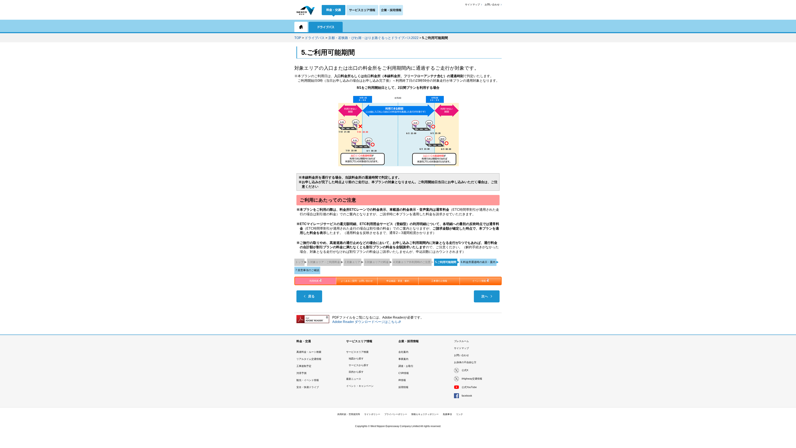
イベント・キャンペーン (360, 386)
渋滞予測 (301, 373)
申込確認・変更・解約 (397, 281)
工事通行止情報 (439, 281)
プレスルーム (461, 341)
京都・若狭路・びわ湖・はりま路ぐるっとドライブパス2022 (373, 38)
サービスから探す (359, 365)
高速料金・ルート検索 (308, 352)
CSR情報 (403, 373)
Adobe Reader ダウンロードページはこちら (365, 322)
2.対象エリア (352, 262)
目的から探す (356, 371)
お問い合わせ (492, 4)
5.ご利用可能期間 (445, 262)
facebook (467, 395)
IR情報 (402, 380)
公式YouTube (469, 387)
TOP (297, 38)
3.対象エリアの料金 (377, 262)
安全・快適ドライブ (307, 387)
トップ (299, 262)
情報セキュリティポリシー (425, 414)
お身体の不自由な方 (465, 362)
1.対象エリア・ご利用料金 (324, 262)
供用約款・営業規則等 (348, 414)
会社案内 (403, 352)
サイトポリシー (372, 414)
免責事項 (447, 414)
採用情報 (403, 387)
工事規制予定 (303, 366)
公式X (465, 370)
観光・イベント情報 (307, 380)
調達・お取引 (405, 366)
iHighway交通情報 (472, 378)
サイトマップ (472, 4)
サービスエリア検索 (357, 352)
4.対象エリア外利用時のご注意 (412, 262)
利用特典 (314, 281)
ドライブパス (315, 38)
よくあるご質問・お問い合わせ (357, 281)
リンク (459, 414)
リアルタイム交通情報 (308, 359)
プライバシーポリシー (395, 414)
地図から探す (356, 358)
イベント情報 (479, 281)
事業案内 (403, 359)
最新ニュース (353, 378)
